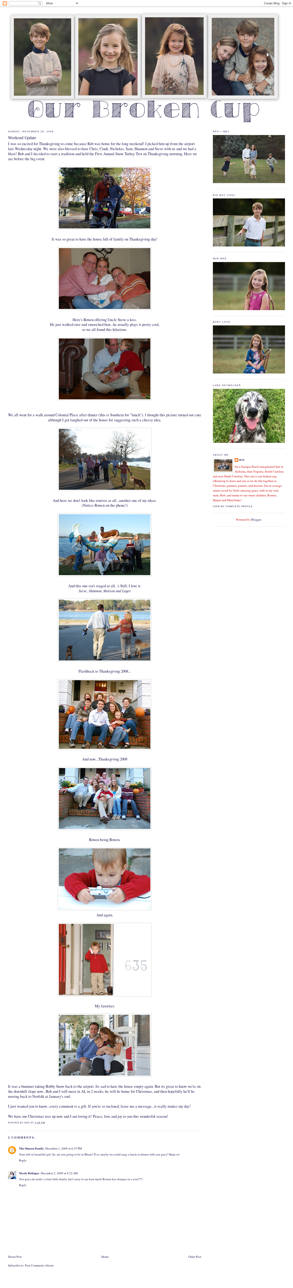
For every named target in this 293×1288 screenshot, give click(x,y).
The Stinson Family (31, 1148)
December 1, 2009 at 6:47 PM (63, 1148)
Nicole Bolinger (29, 1173)
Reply (23, 1160)
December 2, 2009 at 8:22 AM (59, 1173)
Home (105, 1257)
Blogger (256, 519)
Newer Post (15, 1257)
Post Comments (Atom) (39, 1265)
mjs (242, 460)
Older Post (194, 1257)
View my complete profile (233, 506)
